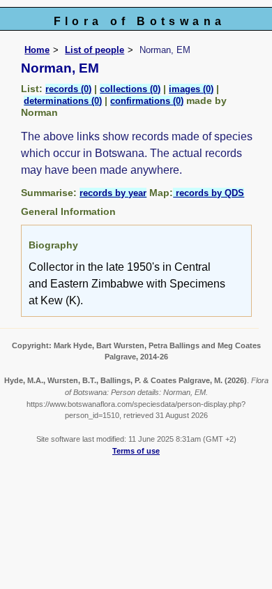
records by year (113, 193)
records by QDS (208, 193)
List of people (94, 50)
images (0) (191, 89)
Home (37, 50)
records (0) (68, 89)
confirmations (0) (146, 101)
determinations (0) (63, 101)
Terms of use (136, 451)
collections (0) (130, 89)
